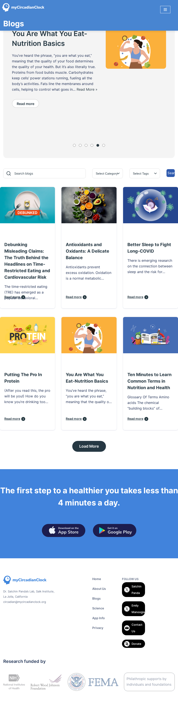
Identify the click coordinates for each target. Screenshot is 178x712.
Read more (25, 119)
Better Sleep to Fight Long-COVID (149, 248)
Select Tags (141, 173)
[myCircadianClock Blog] (24, 9)
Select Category (107, 173)
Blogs (96, 598)
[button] (74, 145)
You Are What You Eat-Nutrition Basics (87, 378)
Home (96, 579)
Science (98, 608)
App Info (98, 618)
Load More (89, 446)
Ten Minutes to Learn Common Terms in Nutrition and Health (47, 43)
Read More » (22, 105)
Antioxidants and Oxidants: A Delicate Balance (87, 251)
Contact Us (137, 628)
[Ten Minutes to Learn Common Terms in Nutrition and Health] (136, 49)
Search (171, 173)
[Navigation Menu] (165, 9)
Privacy (97, 628)
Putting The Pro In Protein (23, 378)
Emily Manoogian (138, 609)
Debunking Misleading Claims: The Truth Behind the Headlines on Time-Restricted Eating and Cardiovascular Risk (27, 261)
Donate (136, 643)
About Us (99, 588)
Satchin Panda (137, 590)
